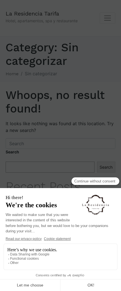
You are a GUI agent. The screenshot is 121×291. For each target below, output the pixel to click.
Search (12, 151)
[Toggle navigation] (107, 18)
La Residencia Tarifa (32, 13)
